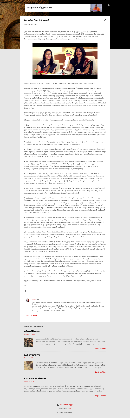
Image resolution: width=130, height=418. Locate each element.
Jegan (34, 299)
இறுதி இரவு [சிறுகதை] (32, 355)
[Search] (109, 5)
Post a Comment (31, 316)
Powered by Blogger (66, 405)
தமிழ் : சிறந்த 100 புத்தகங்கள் (35, 378)
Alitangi (69, 408)
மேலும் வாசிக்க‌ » (100, 348)
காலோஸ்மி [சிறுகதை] (32, 331)
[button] (105, 20)
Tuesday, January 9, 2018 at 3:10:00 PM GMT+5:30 (48, 311)
